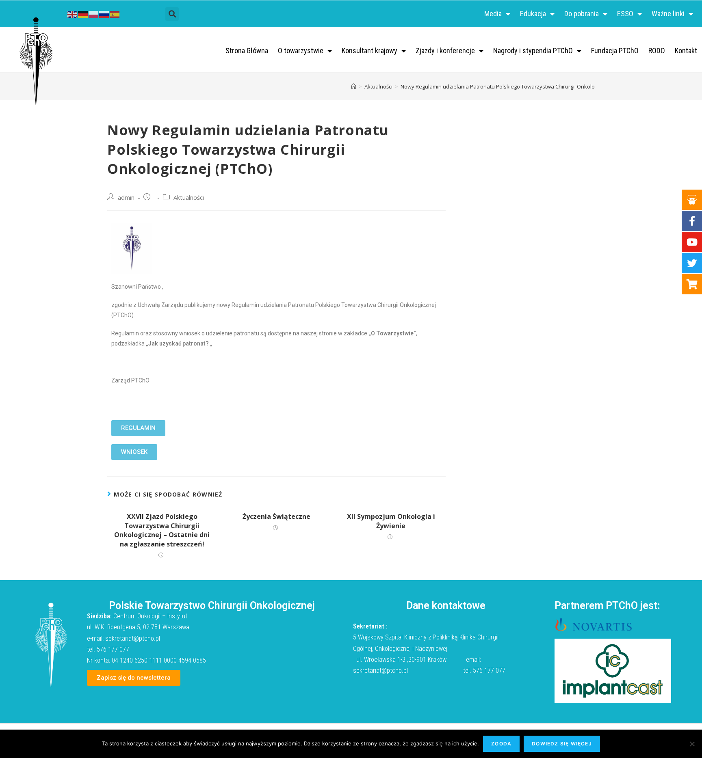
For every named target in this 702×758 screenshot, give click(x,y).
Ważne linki (668, 13)
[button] (172, 14)
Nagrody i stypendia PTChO (533, 50)
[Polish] (94, 13)
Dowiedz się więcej (562, 744)
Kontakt (686, 50)
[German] (83, 13)
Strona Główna (246, 50)
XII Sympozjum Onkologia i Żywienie (391, 521)
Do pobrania (581, 13)
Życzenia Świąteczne (276, 516)
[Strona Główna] (353, 86)
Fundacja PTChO (615, 50)
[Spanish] (115, 13)
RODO (656, 50)
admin (126, 197)
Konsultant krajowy (369, 50)
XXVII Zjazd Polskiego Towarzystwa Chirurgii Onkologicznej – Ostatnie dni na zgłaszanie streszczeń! (162, 530)
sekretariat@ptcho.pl (132, 638)
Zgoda (501, 744)
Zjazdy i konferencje (445, 50)
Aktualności (188, 197)
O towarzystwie (300, 50)
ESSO (625, 13)
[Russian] (104, 13)
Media (493, 13)
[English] (72, 13)
